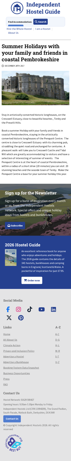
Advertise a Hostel (13, 356)
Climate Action (11, 345)
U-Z (57, 362)
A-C (57, 334)
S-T (57, 356)
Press (6, 378)
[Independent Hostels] (35, 8)
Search (42, 21)
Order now (33, 280)
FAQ (5, 384)
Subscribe (16, 225)
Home (6, 334)
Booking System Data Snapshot (21, 367)
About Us (13, 32)
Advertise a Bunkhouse (16, 362)
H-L (57, 345)
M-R (57, 351)
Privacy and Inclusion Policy (18, 351)
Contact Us (12, 418)
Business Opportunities (16, 373)
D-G (57, 339)
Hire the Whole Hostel (19, 28)
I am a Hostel (42, 28)
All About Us (10, 339)
